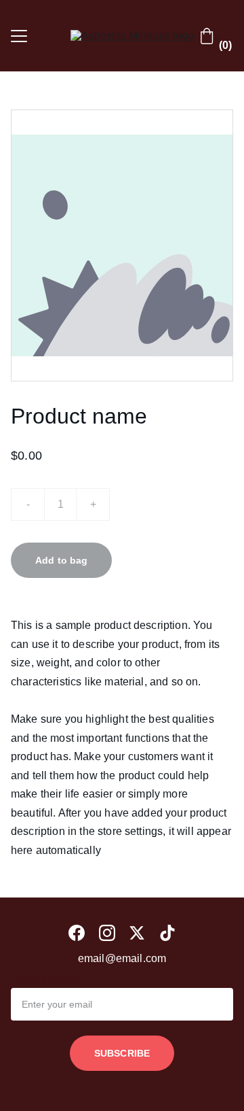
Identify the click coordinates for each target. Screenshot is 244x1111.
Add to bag (61, 560)
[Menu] (19, 36)
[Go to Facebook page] (76, 933)
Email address (46, 979)
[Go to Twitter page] (137, 933)
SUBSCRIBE (122, 1053)
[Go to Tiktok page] (167, 933)
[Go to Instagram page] (107, 933)
